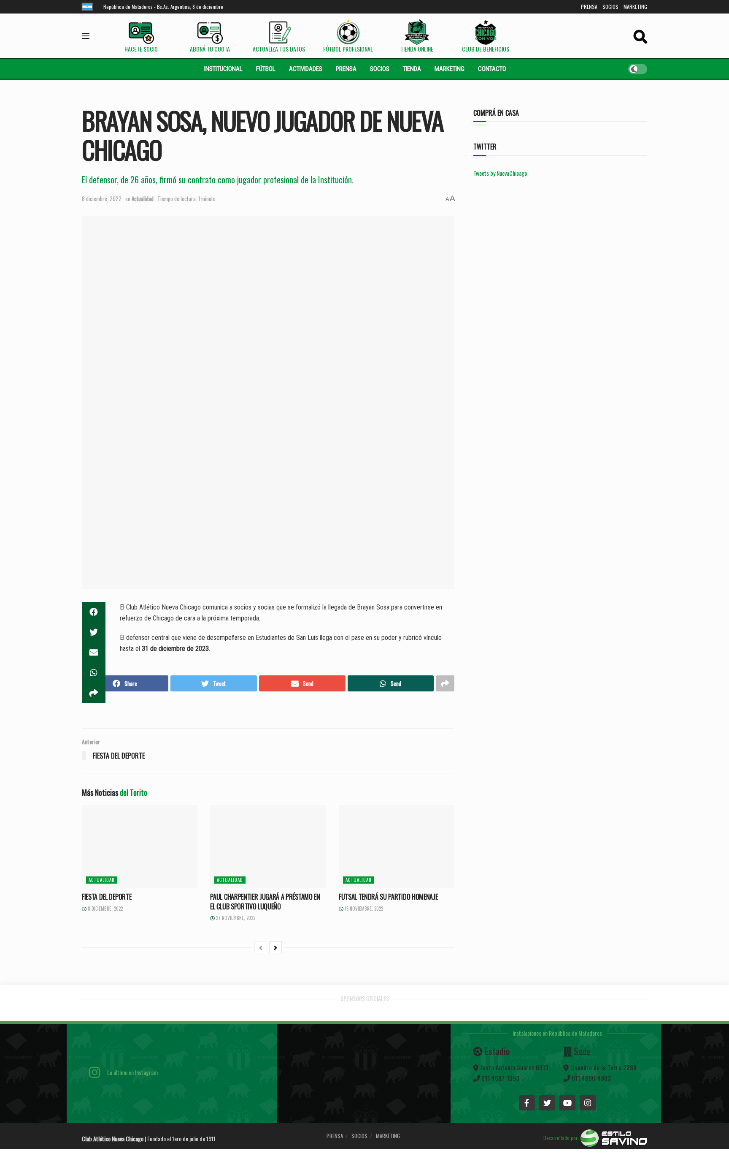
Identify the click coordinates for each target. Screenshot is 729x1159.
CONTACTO (492, 69)
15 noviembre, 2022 (363, 908)
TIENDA (412, 69)
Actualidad (143, 198)
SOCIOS (610, 6)
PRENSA (589, 6)
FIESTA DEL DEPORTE (106, 897)
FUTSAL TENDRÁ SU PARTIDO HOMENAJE (388, 897)
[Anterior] (260, 947)
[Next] (275, 947)
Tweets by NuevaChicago (500, 173)
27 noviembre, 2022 (235, 917)
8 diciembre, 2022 (102, 198)
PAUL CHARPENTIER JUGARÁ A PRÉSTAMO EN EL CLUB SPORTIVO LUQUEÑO (265, 901)
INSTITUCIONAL (223, 69)
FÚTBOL (265, 69)
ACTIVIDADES (305, 69)
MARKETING (635, 6)
